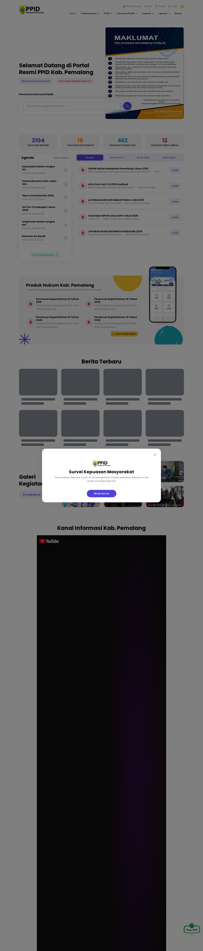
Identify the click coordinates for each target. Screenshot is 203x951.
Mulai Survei (101, 493)
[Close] (155, 454)
